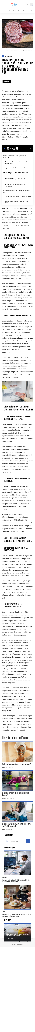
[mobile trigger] (3, 4)
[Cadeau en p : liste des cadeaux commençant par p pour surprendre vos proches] (17, 897)
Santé (3, 798)
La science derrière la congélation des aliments (15, 156)
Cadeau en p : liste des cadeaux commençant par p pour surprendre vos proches (16, 915)
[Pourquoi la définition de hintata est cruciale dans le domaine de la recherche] (17, 863)
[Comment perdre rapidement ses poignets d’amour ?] (17, 780)
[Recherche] (27, 4)
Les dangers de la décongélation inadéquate (15, 185)
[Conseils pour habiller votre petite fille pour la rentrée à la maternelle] (17, 811)
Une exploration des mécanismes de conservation (16, 162)
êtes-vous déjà (19, 105)
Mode (3, 767)
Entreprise (4, 877)
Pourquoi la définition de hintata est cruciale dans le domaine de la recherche (16, 881)
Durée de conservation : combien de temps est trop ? (16, 191)
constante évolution (9, 211)
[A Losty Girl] (14, 4)
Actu (3, 911)
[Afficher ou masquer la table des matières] (24, 148)
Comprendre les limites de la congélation (18, 196)
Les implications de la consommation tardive (16, 202)
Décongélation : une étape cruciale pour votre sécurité (16, 173)
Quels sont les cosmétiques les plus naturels (17, 764)
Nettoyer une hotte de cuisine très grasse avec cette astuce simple (17, 935)
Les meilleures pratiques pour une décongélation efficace (15, 179)
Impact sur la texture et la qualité (15, 168)
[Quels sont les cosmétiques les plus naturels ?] (17, 752)
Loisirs (6, 81)
